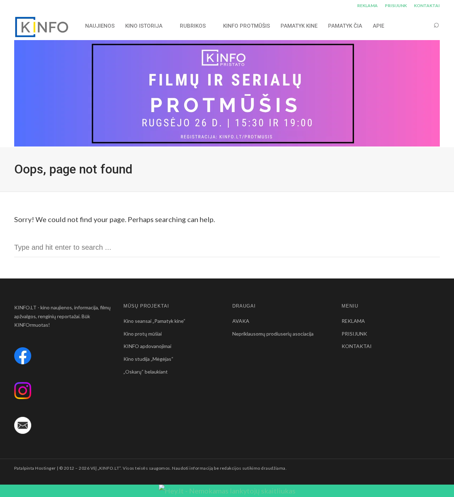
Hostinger (45, 468)
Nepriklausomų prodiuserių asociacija (273, 334)
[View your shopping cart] (423, 26)
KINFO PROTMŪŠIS (246, 26)
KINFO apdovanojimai (147, 346)
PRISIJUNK (396, 5)
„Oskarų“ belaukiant (145, 372)
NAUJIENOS (100, 26)
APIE (378, 26)
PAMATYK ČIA (345, 26)
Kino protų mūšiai (142, 334)
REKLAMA (367, 5)
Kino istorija (143, 26)
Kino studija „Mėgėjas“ (148, 359)
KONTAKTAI (427, 5)
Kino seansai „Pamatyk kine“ (154, 321)
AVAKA (240, 321)
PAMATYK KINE (299, 26)
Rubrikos (193, 26)
